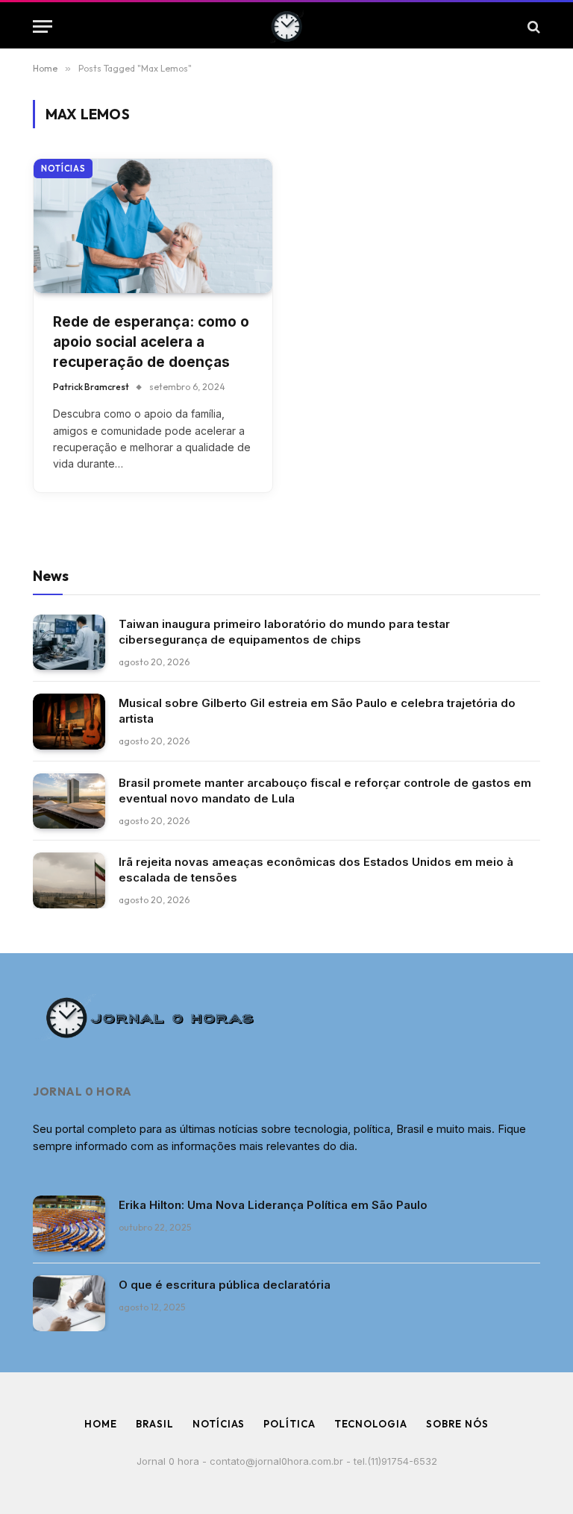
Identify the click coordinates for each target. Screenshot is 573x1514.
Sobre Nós (457, 1424)
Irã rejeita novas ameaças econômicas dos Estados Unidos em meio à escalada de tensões (316, 870)
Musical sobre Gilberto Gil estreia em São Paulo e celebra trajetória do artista (317, 711)
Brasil (155, 1424)
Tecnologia (370, 1424)
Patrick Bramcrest (91, 386)
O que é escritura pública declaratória (225, 1285)
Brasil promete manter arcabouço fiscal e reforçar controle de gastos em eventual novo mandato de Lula (325, 790)
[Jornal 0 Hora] (287, 26)
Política (289, 1424)
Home (100, 1424)
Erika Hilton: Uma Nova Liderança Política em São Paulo (273, 1205)
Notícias (63, 168)
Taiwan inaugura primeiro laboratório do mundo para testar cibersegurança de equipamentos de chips (284, 632)
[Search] (532, 26)
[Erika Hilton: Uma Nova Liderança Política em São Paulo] (69, 1223)
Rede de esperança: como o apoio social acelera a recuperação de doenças (151, 341)
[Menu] (42, 26)
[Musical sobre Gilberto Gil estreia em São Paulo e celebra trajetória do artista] (69, 722)
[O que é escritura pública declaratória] (69, 1303)
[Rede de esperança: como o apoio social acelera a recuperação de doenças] (153, 226)
